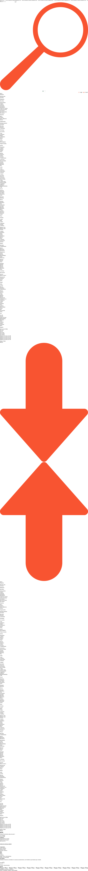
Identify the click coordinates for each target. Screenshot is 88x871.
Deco (1, 304)
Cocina (1, 285)
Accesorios (2, 131)
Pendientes (2, 147)
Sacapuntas (2, 110)
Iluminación (2, 277)
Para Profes (2, 334)
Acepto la (5, 865)
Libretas (1, 117)
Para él (1, 331)
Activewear (2, 240)
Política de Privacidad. (7, 865)
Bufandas (2, 164)
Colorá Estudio (14, 870)
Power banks (2, 179)
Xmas (1, 311)
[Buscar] (15, 1)
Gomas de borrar (3, 109)
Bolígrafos (2, 99)
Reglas (1, 135)
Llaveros (2, 156)
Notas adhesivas (3, 118)
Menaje (1, 265)
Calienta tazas (3, 181)
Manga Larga (2, 228)
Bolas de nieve (3, 275)
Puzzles (1, 254)
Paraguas (2, 196)
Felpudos (2, 303)
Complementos (3, 158)
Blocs (1, 116)
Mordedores (2, 252)
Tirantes (1, 229)
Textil (1, 302)
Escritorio (2, 124)
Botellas (1, 264)
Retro (1, 325)
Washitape (2, 130)
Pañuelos (2, 163)
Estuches (2, 127)
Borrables (2, 100)
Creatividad (2, 128)
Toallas (1, 155)
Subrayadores (3, 102)
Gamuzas (2, 172)
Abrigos (1, 224)
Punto (1, 233)
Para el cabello (3, 160)
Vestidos (1, 217)
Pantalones (2, 235)
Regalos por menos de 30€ (5, 337)
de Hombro (2, 204)
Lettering (2, 104)
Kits (1, 309)
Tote (1, 203)
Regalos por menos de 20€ (5, 335)
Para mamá (2, 333)
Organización (2, 121)
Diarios (1, 119)
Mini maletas (2, 307)
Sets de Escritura (3, 111)
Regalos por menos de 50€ (5, 339)
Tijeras (1, 137)
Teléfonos (2, 184)
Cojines (1, 301)
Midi (1, 220)
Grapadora (2, 134)
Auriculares (2, 177)
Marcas (1, 342)
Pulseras (1, 149)
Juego (1, 256)
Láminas (1, 305)
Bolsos (1, 248)
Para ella (1, 330)
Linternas (2, 278)
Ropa (1, 269)
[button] (44, 462)
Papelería (2, 114)
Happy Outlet (3, 341)
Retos (1, 320)
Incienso (1, 292)
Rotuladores (2, 107)
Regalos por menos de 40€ (5, 338)
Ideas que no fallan (4, 329)
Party (1, 238)
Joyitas (1, 145)
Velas (1, 284)
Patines (1, 323)
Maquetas (2, 319)
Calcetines (2, 239)
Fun (1, 313)
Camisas (1, 231)
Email (1, 862)
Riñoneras (2, 208)
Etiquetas (2, 190)
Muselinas (2, 268)
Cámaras (2, 322)
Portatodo (2, 213)
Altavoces (2, 176)
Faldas (1, 234)
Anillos (1, 150)
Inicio (1, 93)
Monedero (2, 211)
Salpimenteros (3, 289)
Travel (1, 188)
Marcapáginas (3, 141)
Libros (1, 140)
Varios (1, 214)
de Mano (2, 206)
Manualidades (3, 255)
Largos (1, 221)
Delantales (2, 288)
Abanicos (2, 154)
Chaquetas (2, 223)
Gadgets (1, 173)
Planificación (2, 96)
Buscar (1, 1)
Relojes (1, 153)
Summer (1, 241)
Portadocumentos (3, 123)
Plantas (1, 290)
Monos (1, 237)
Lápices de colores (4, 108)
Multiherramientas (3, 186)
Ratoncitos (2, 257)
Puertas (1, 260)
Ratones (1, 259)
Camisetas (2, 225)
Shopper (1, 201)
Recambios (2, 113)
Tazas (1, 293)
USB (1, 187)
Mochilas (2, 126)
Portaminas (2, 106)
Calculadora (2, 136)
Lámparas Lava (3, 298)
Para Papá (2, 332)
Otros (1, 139)
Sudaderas (2, 232)
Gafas (1, 167)
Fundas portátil (3, 182)
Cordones (2, 169)
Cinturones (2, 159)
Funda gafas (2, 171)
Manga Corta (2, 227)
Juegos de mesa (3, 317)
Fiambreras (2, 194)
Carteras (1, 210)
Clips (1, 133)
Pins (1, 165)
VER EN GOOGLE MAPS (6, 844)
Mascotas (2, 198)
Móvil (1, 209)
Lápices (1, 103)
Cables (1, 180)
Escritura (2, 97)
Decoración (2, 272)
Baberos (1, 266)
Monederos (2, 250)
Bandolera (2, 202)
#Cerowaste (2, 310)
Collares (1, 148)
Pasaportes (2, 191)
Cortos (1, 219)
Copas (1, 294)
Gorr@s (1, 162)
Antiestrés (2, 324)
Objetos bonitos (3, 143)
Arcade (1, 315)
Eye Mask (2, 192)
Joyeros (1, 274)
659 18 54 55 (2, 841)
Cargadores (2, 183)
